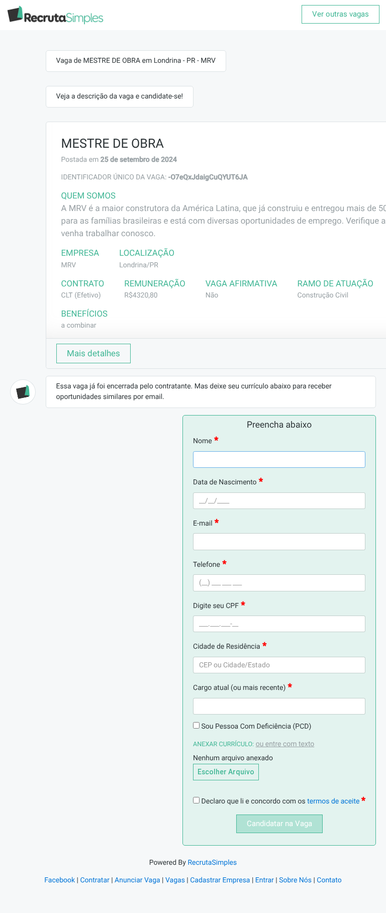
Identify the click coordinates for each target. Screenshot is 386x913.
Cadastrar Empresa (220, 880)
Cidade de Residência (226, 647)
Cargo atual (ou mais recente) (239, 688)
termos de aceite (334, 801)
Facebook (59, 880)
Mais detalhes (93, 353)
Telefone (206, 565)
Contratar (94, 880)
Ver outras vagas (340, 14)
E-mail (203, 524)
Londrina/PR (138, 265)
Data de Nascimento (225, 482)
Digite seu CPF (216, 606)
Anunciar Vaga (137, 880)
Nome (202, 441)
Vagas (175, 880)
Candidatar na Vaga (279, 823)
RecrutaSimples (212, 863)
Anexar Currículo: (223, 744)
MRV (68, 265)
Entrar (264, 880)
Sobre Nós (295, 880)
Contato (329, 880)
